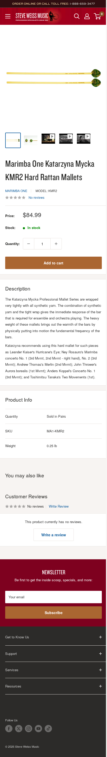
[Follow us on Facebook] (8, 728)
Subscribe (54, 612)
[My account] (87, 16)
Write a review (53, 534)
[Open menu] (7, 16)
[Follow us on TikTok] (48, 728)
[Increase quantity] (56, 243)
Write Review (59, 506)
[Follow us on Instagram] (28, 728)
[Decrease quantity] (28, 243)
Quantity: (12, 243)
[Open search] (77, 16)
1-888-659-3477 (82, 3)
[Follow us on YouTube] (38, 728)
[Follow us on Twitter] (18, 728)
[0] (97, 16)
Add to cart (53, 262)
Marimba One (16, 190)
